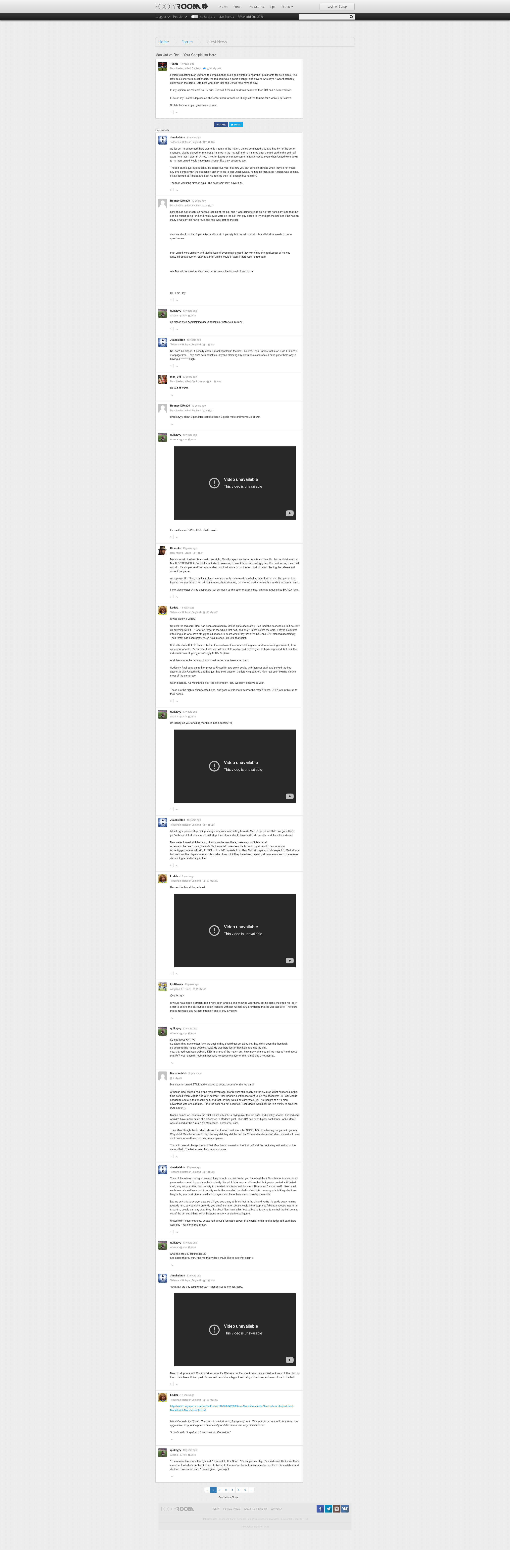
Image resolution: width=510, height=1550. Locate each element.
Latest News (216, 41)
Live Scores (256, 6)
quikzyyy (175, 310)
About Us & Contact (255, 1509)
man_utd (175, 376)
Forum (237, 6)
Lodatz (174, 607)
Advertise (276, 1509)
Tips (272, 6)
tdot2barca (176, 984)
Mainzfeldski (178, 1073)
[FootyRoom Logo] (183, 6)
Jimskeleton (177, 137)
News (223, 6)
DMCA (215, 1509)
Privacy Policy (231, 1509)
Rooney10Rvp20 (180, 200)
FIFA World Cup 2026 (251, 17)
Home (163, 41)
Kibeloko (175, 548)
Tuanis (174, 63)
